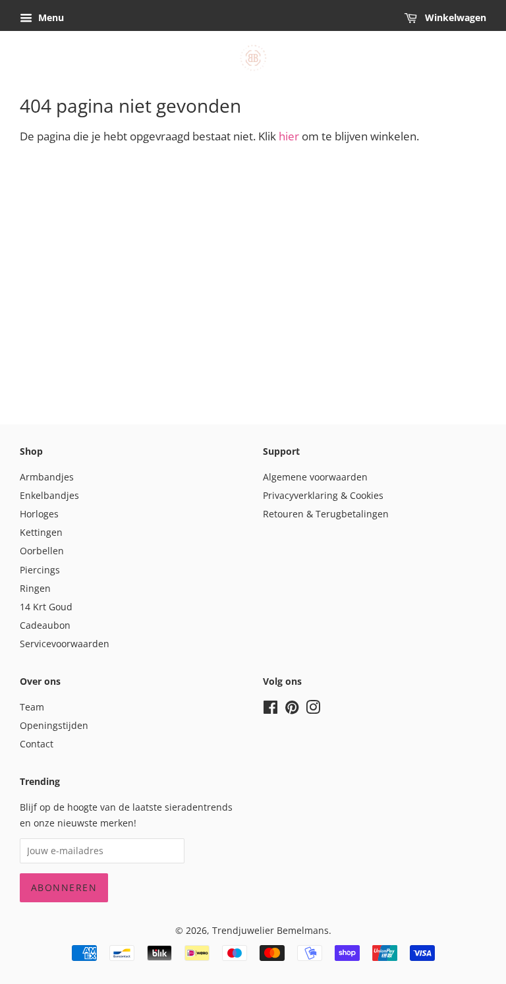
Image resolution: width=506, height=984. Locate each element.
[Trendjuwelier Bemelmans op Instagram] (313, 709)
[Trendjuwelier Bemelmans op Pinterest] (292, 709)
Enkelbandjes (49, 495)
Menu (50, 17)
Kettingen (41, 532)
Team (32, 707)
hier (289, 136)
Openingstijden (54, 725)
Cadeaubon (45, 625)
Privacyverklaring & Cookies (323, 495)
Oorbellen (42, 550)
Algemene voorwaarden (315, 477)
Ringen (35, 588)
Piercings (40, 570)
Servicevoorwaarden (64, 643)
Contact (36, 744)
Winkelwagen (454, 17)
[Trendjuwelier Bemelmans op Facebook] (270, 709)
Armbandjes (47, 477)
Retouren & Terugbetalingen (326, 513)
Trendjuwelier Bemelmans (270, 930)
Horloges (39, 513)
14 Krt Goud (46, 606)
